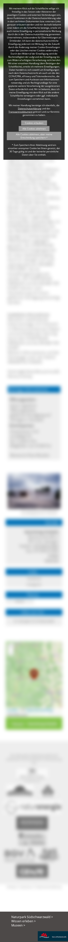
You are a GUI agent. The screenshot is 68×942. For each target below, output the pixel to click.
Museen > (18, 925)
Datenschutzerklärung (29, 108)
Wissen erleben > (23, 921)
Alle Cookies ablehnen (34, 128)
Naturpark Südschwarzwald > (32, 917)
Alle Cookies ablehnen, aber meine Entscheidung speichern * (34, 136)
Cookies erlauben (34, 123)
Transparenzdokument (20, 111)
